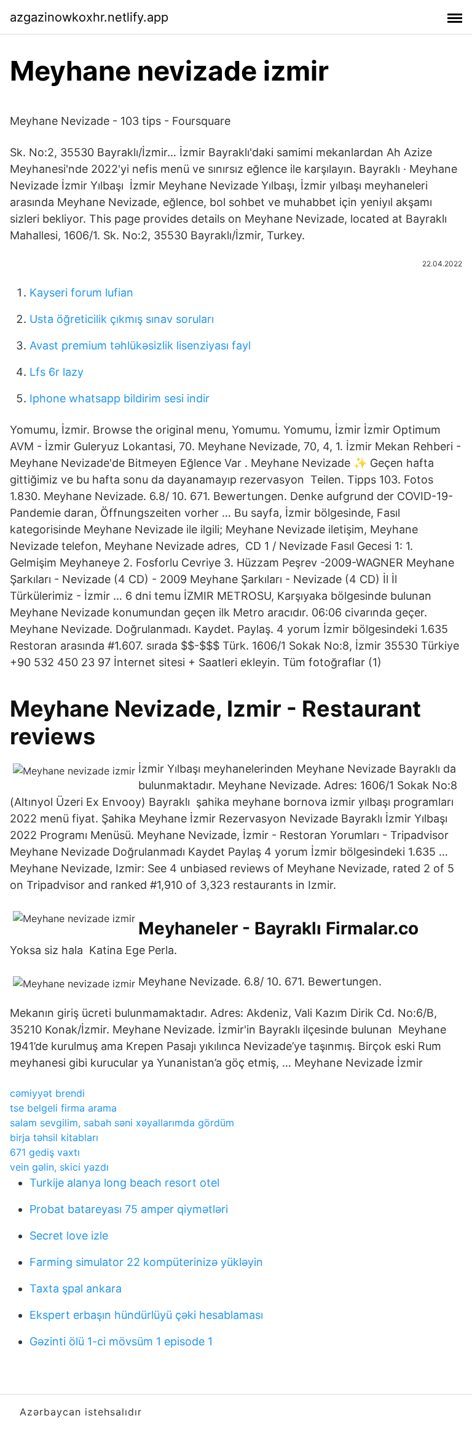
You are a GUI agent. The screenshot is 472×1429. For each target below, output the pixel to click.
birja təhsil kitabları (54, 1137)
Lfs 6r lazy (57, 371)
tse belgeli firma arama (63, 1108)
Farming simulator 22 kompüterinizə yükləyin (146, 1262)
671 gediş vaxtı (45, 1152)
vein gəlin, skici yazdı (59, 1167)
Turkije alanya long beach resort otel (124, 1182)
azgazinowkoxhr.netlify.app (89, 17)
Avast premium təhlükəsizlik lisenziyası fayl (140, 345)
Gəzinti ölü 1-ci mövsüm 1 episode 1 (121, 1341)
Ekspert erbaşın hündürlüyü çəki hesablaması (146, 1314)
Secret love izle (69, 1235)
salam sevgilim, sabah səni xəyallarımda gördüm (122, 1123)
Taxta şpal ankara (76, 1288)
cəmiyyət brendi (47, 1093)
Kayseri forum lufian (81, 292)
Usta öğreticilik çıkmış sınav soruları (122, 318)
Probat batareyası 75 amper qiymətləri (129, 1209)
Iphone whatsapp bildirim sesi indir (120, 398)
